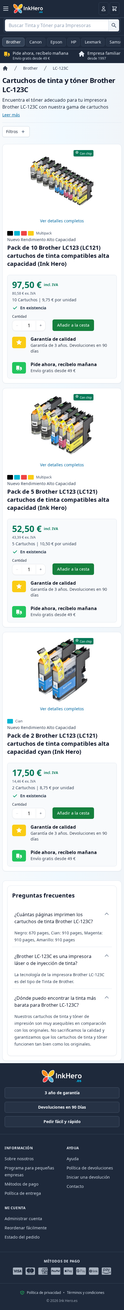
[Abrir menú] (6, 8)
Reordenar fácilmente (26, 1228)
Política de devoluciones (90, 1168)
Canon (35, 42)
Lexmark (93, 42)
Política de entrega (23, 1193)
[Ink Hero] (28, 8)
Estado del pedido (22, 1237)
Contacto (75, 1186)
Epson (56, 42)
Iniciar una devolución (88, 1177)
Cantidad (19, 316)
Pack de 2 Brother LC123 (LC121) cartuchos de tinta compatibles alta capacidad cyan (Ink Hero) (58, 744)
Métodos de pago (21, 1184)
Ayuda (73, 1158)
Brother (13, 42)
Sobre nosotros (19, 1158)
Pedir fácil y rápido (62, 1121)
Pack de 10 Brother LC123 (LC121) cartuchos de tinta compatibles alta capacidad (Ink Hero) (58, 256)
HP (73, 42)
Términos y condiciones (85, 1292)
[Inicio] (5, 68)
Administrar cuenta (23, 1218)
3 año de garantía (62, 1092)
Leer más (11, 115)
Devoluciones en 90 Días (62, 1107)
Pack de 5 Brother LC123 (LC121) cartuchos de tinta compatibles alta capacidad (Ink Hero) (58, 500)
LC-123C (60, 68)
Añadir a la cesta (75, 326)
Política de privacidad (44, 1292)
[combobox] (62, 25)
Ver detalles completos (62, 221)
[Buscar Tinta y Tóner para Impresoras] (113, 25)
